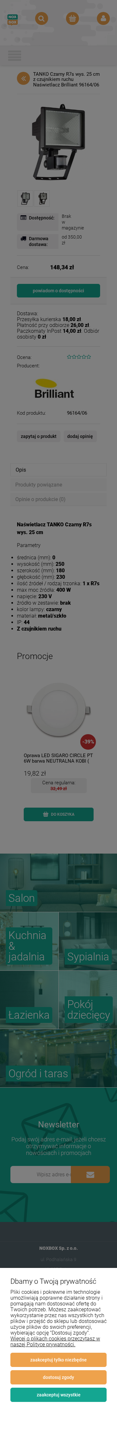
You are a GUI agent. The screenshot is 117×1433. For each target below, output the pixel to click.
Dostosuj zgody (58, 1377)
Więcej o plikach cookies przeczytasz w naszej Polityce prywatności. (55, 1342)
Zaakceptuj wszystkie (59, 1394)
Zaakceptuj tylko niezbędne (58, 1359)
